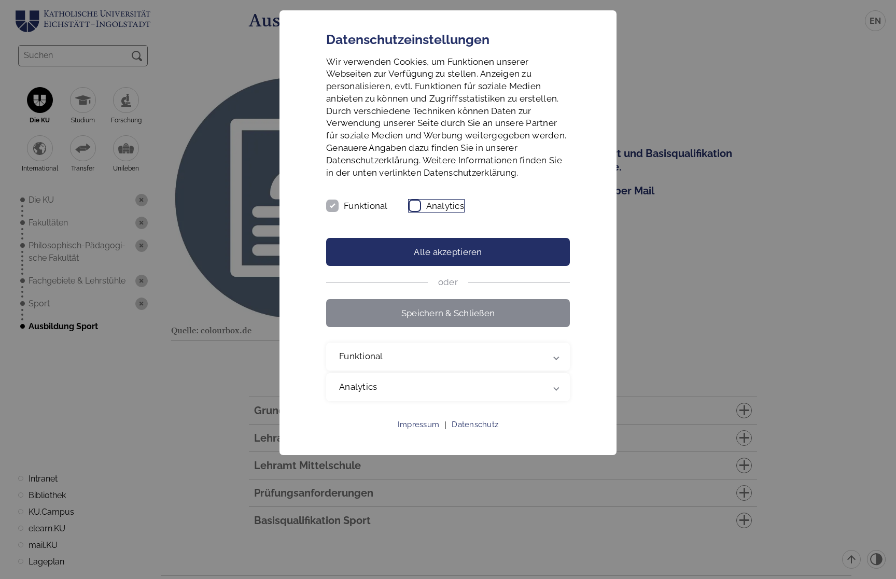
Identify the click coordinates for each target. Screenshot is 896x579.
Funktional (366, 206)
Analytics (445, 206)
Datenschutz (475, 424)
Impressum (418, 424)
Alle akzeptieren (448, 252)
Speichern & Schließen (448, 313)
